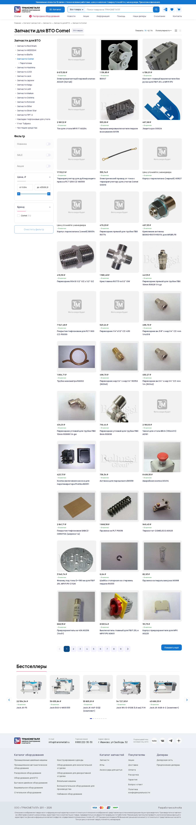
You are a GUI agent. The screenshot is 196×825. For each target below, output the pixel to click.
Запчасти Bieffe (25, 54)
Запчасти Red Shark (27, 46)
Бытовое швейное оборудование (30, 782)
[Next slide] (187, 700)
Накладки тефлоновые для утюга (33, 119)
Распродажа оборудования (46, 16)
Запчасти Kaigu (24, 84)
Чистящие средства (27, 127)
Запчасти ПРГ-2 (25, 114)
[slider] (18, 193)
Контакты (177, 16)
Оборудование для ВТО (26, 777)
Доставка (133, 765)
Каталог (57, 9)
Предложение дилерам (168, 765)
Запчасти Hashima (26, 67)
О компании (159, 16)
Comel (24, 215)
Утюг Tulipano (24, 123)
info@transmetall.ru (59, 742)
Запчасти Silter (24, 106)
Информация (103, 16)
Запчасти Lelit (24, 89)
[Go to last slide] (9, 700)
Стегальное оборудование (27, 792)
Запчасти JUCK (24, 71)
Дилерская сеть (165, 760)
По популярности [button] (163, 30)
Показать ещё (171, 647)
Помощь (121, 16)
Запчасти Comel (25, 58)
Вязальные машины (66, 781)
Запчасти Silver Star (27, 110)
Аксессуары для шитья (111, 769)
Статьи (17, 16)
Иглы (102, 765)
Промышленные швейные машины (30, 760)
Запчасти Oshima (25, 97)
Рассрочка (133, 774)
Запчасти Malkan (25, 93)
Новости (71, 16)
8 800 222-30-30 (83, 742)
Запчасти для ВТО (27, 40)
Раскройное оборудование (27, 773)
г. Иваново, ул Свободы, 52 (113, 742)
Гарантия (132, 779)
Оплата (132, 769)
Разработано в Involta (170, 807)
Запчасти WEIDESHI (26, 50)
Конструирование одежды (70, 760)
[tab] (91, 718)
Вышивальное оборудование (28, 787)
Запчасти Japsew (25, 80)
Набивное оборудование (69, 794)
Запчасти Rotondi (26, 102)
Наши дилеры (139, 16)
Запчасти (104, 760)
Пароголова (26, 63)
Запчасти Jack (24, 76)
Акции (86, 16)
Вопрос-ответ (135, 784)
